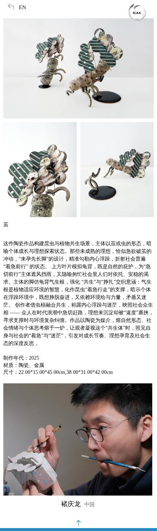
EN (22, 7)
